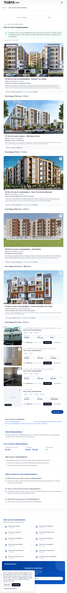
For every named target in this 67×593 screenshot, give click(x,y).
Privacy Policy (23, 577)
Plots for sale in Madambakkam (12, 421)
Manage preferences (10, 588)
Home (5, 24)
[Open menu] (62, 2)
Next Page (56, 412)
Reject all (7, 584)
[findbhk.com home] (11, 2)
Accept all (16, 584)
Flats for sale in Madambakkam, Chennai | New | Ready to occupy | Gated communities (26, 423)
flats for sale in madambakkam (18, 7)
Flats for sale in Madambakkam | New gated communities (48, 421)
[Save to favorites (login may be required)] (60, 45)
